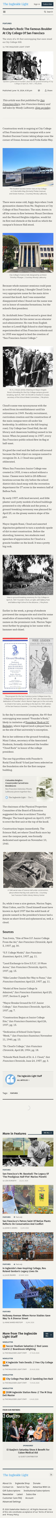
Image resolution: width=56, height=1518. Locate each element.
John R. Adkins (11, 1228)
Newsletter (8, 1342)
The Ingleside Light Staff (17, 47)
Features (7, 23)
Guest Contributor (29, 1456)
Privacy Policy (12, 1514)
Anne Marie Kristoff (14, 1322)
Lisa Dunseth (10, 1180)
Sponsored (28, 1445)
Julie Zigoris (10, 1275)
